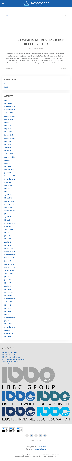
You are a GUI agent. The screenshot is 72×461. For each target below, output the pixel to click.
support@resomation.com (11, 364)
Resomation (42, 447)
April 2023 (7, 163)
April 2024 (7, 148)
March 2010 (8, 324)
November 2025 (9, 110)
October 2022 (8, 182)
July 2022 (7, 188)
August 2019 (8, 229)
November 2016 (9, 299)
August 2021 (8, 207)
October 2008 (8, 333)
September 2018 (9, 258)
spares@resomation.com (10, 362)
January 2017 (8, 296)
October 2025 (8, 113)
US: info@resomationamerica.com (13, 359)
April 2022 (7, 195)
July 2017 (7, 277)
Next (63, 69)
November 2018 (9, 255)
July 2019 (7, 233)
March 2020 (8, 220)
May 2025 (7, 129)
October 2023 (8, 154)
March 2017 (8, 289)
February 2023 (9, 170)
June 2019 (7, 236)
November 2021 (9, 204)
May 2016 (7, 305)
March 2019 (8, 245)
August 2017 (8, 274)
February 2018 (9, 264)
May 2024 (7, 144)
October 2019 (8, 226)
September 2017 (9, 270)
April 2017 (7, 286)
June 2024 (7, 141)
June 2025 (7, 125)
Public (6, 87)
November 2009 (9, 327)
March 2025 (8, 132)
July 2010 (7, 321)
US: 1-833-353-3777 (8, 355)
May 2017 (7, 283)
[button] (3, 3)
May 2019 (7, 239)
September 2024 (9, 138)
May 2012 (7, 308)
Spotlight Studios (40, 449)
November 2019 (9, 223)
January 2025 (8, 135)
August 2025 (8, 119)
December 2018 (9, 251)
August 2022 (8, 185)
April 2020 (7, 217)
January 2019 (8, 248)
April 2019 (7, 242)
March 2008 (8, 336)
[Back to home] (36, 3)
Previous (10, 69)
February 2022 (9, 201)
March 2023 (8, 166)
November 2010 (9, 318)
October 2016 (8, 302)
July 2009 (7, 330)
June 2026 (7, 100)
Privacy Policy (36, 440)
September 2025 (9, 116)
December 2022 (9, 176)
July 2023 (7, 160)
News (6, 84)
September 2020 (9, 211)
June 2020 (7, 214)
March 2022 (8, 198)
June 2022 (7, 192)
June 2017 (7, 280)
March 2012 (8, 311)
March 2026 (8, 103)
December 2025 (9, 107)
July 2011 (7, 314)
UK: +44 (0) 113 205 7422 (10, 352)
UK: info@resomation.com (11, 357)
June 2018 (7, 261)
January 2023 (8, 173)
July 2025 (7, 122)
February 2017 (9, 292)
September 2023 (9, 157)
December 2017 (9, 267)
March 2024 (8, 151)
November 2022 (9, 179)
